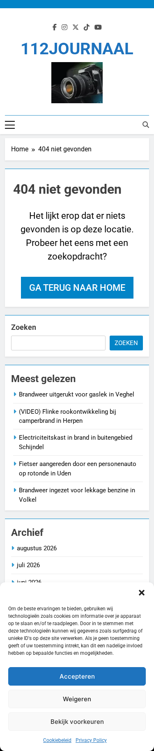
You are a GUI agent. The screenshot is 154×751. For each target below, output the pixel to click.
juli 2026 (28, 565)
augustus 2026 (37, 548)
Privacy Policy (91, 740)
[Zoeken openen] (146, 124)
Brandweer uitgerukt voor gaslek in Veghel (76, 394)
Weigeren (77, 699)
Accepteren (77, 676)
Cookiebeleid (57, 740)
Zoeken (23, 327)
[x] (75, 27)
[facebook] (54, 27)
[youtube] (98, 27)
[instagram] (64, 27)
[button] (142, 593)
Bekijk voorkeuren (77, 722)
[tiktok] (86, 27)
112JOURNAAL (77, 48)
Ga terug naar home (77, 288)
